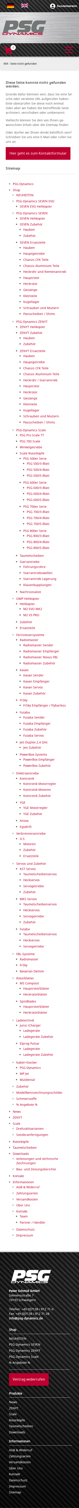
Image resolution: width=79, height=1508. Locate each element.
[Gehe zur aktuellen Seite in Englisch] (24, 5)
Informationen (19, 1441)
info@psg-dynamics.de (26, 1318)
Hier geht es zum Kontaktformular (38, 153)
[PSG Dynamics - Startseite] (24, 27)
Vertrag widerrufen (29, 1379)
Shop (12, 1329)
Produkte (15, 1393)
